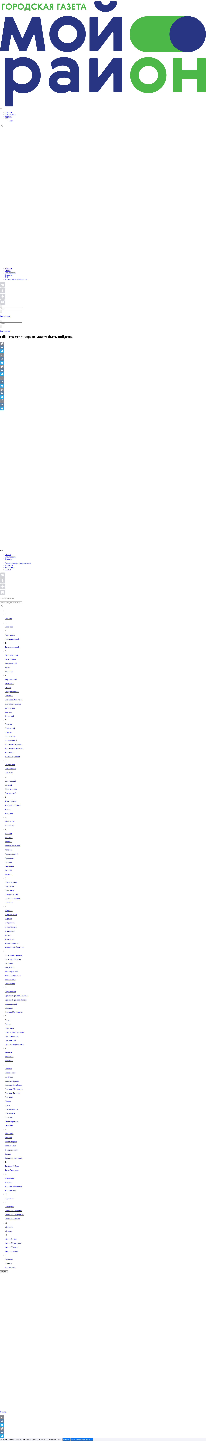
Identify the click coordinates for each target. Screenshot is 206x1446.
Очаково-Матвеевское (14, 1012)
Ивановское (9, 821)
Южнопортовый (11, 1251)
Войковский (10, 728)
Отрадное (9, 1008)
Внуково (8, 732)
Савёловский (10, 1073)
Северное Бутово (12, 1081)
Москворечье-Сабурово (14, 947)
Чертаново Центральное (14, 1215)
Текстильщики (11, 1142)
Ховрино (8, 1182)
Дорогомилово (11, 789)
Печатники (9, 1028)
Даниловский (10, 781)
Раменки (8, 1053)
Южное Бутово (11, 1239)
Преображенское (11, 1036)
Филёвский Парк (12, 1166)
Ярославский (10, 1267)
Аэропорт (9, 671)
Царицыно (9, 1198)
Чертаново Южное (12, 1219)
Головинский (10, 769)
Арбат (7, 667)
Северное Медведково (14, 1089)
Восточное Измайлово (14, 748)
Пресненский (10, 1040)
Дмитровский (10, 793)
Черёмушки (9, 1207)
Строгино (9, 1126)
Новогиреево (10, 980)
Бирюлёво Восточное (13, 700)
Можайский (10, 939)
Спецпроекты (10, 114)
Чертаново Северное (13, 1211)
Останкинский (11, 1004)
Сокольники (10, 1113)
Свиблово (9, 1077)
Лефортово (9, 886)
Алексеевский (10, 659)
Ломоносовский (11, 894)
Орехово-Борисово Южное (16, 1000)
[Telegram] (103, 351)
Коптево (8, 842)
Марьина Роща (11, 915)
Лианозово (9, 890)
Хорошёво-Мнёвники (13, 1186)
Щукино (8, 1231)
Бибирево (9, 696)
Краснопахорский (12, 639)
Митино (8, 935)
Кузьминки (9, 866)
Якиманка (9, 1259)
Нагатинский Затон (13, 959)
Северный (9, 1097)
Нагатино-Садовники (13, 955)
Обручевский (10, 992)
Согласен (66, 1439)
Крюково (8, 862)
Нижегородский (11, 971)
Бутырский (9, 716)
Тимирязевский (11, 1150)
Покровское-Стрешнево (14, 1032)
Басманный (9, 684)
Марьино (8, 919)
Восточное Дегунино (13, 744)
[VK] (103, 347)
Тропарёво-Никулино (13, 1158)
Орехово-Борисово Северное (16, 996)
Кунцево (8, 870)
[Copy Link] (103, 343)
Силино (8, 1101)
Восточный (9, 753)
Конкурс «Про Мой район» (16, 279)
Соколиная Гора (11, 1109)
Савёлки (8, 1069)
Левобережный (11, 882)
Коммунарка (10, 635)
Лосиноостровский (12, 898)
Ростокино (9, 1057)
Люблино (9, 903)
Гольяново (9, 773)
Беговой (8, 688)
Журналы (8, 117)
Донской (8, 785)
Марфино (9, 911)
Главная (8, 555)
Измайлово (9, 825)
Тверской (8, 1138)
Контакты (9, 565)
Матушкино (10, 923)
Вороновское (10, 736)
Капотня (8, 834)
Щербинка (9, 1227)
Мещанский (10, 931)
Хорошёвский (10, 1190)
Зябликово (9, 813)
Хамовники (9, 1178)
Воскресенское (11, 740)
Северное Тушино (12, 1093)
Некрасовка (9, 967)
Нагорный (9, 963)
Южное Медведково (13, 1243)
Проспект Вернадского (14, 1044)
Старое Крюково (11, 1121)
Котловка (8, 850)
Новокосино (10, 984)
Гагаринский (10, 765)
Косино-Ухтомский (12, 846)
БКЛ (11, 121)
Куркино (8, 874)
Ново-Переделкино (13, 975)
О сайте (8, 569)
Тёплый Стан (10, 1146)
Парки (7, 1020)
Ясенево (8, 1263)
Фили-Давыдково (12, 1170)
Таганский (9, 1134)
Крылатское (9, 858)
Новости (8, 112)
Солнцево (9, 1117)
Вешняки (8, 724)
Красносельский (11, 854)
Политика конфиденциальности (18, 563)
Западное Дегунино (13, 805)
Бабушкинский (11, 680)
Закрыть (4, 1272)
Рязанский (9, 1061)
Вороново (9, 627)
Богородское (10, 708)
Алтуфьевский (11, 663)
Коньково (9, 838)
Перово (8, 1024)
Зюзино (8, 809)
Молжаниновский (12, 943)
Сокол (7, 1105)
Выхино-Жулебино (12, 757)
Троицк (8, 1154)
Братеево (8, 712)
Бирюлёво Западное (13, 704)
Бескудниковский (12, 692)
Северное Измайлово (13, 1085)
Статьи (7, 271)
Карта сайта (9, 567)
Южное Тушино (11, 1247)
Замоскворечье (11, 801)
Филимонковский (12, 647)
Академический (11, 655)
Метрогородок (11, 927)
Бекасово (8, 619)
